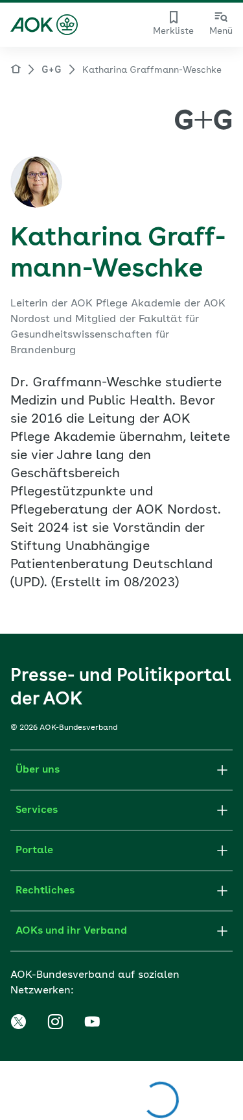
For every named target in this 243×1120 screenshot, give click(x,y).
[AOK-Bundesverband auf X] (18, 1022)
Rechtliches (45, 891)
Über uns (38, 770)
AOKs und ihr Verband (71, 931)
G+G (51, 70)
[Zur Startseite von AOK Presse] (15, 71)
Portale (34, 850)
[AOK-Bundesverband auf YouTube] (92, 1022)
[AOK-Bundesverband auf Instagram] (55, 1022)
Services (37, 810)
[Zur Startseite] (44, 24)
